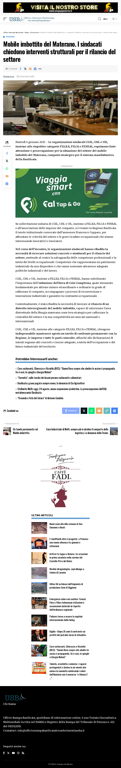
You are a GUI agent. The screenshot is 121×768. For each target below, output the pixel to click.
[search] (99, 18)
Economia (10, 37)
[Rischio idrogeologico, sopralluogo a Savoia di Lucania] (39, 573)
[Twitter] (8, 753)
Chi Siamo (9, 704)
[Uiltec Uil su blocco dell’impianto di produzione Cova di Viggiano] (39, 588)
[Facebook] (4, 753)
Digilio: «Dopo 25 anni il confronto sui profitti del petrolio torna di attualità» (67, 633)
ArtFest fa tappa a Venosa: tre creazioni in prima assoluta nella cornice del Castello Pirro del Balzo (68, 557)
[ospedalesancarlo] (60, 24)
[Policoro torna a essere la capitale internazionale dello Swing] (39, 620)
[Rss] (23, 753)
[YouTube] (13, 753)
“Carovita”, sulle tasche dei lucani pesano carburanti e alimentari (49, 378)
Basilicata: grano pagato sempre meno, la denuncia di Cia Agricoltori (51, 383)
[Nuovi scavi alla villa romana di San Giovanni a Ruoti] (39, 528)
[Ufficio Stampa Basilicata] (32, 18)
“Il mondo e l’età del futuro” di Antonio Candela (40, 398)
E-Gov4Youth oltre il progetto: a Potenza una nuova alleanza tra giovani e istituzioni (68, 542)
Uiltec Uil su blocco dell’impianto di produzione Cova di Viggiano (66, 585)
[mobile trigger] (6, 18)
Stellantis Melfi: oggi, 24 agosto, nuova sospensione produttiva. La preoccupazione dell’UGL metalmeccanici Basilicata (61, 390)
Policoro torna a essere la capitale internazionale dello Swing (66, 618)
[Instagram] (18, 753)
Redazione (8, 76)
